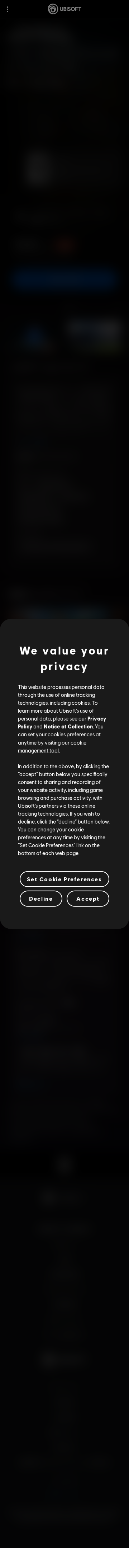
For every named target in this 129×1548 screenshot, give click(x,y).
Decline (41, 898)
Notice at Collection (68, 726)
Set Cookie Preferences (64, 879)
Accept (88, 898)
